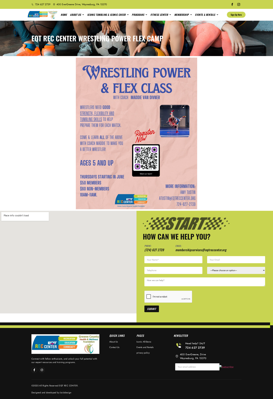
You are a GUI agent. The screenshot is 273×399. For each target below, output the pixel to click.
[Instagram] (42, 370)
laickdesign (65, 392)
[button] (76, 15)
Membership (181, 15)
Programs (138, 15)
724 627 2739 (195, 348)
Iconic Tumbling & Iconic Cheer (106, 15)
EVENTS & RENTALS (205, 15)
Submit (151, 309)
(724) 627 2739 (154, 249)
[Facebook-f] (34, 370)
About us (75, 15)
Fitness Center (159, 15)
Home (64, 15)
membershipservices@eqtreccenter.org (200, 249)
